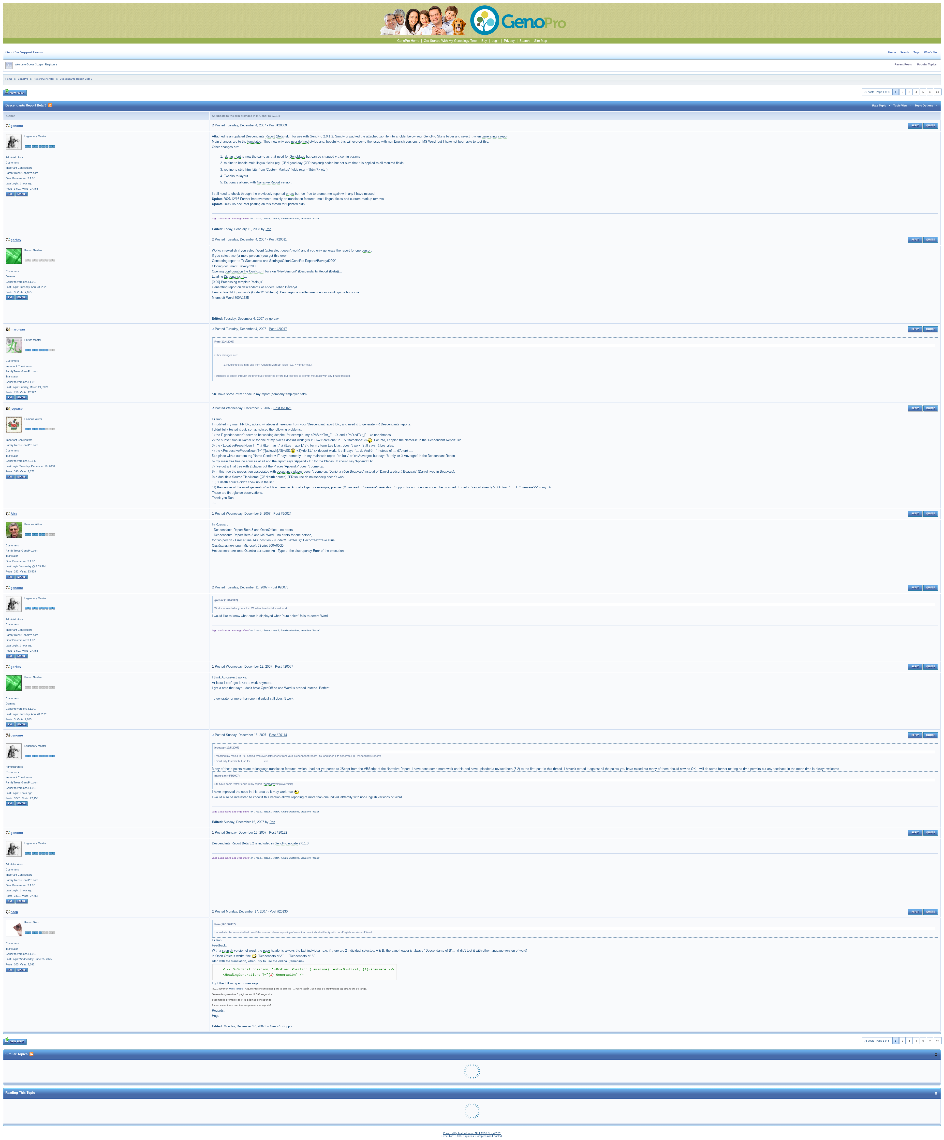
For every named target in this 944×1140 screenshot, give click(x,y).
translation (295, 199)
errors (290, 193)
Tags (917, 52)
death (224, 482)
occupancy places (290, 471)
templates (254, 141)
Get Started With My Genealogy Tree (450, 41)
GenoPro (23, 78)
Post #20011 (278, 239)
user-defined (300, 141)
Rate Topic (879, 105)
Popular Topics (927, 64)
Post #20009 (278, 125)
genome (17, 126)
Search (524, 41)
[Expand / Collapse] (936, 1055)
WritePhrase (236, 988)
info (382, 440)
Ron (268, 229)
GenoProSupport (282, 1026)
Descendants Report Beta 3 (76, 78)
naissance (316, 477)
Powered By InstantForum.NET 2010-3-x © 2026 (472, 1133)
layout (243, 176)
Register (50, 64)
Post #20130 (279, 911)
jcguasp (17, 408)
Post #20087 (284, 666)
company (278, 394)
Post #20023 (282, 408)
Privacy (509, 41)
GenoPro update (286, 843)
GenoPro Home (408, 41)
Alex (14, 514)
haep (14, 912)
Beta (280, 136)
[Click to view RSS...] (50, 105)
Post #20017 (278, 329)
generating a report (495, 136)
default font (233, 156)
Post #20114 (278, 735)
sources (251, 461)
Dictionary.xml (234, 276)
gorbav (16, 240)
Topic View (900, 105)
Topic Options (924, 105)
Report (270, 136)
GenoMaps (297, 156)
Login (495, 41)
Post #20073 (279, 587)
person (366, 250)
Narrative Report (268, 182)
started (301, 688)
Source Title (240, 477)
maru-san (18, 329)
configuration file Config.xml (244, 271)
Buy (484, 41)
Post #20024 (282, 513)
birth (272, 477)
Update (217, 199)
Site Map (540, 41)
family (348, 797)
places (280, 440)
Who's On (930, 52)
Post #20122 (278, 832)
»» (937, 91)
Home (892, 52)
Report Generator (44, 78)
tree (231, 461)
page (266, 950)
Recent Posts (903, 64)
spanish (227, 950)
